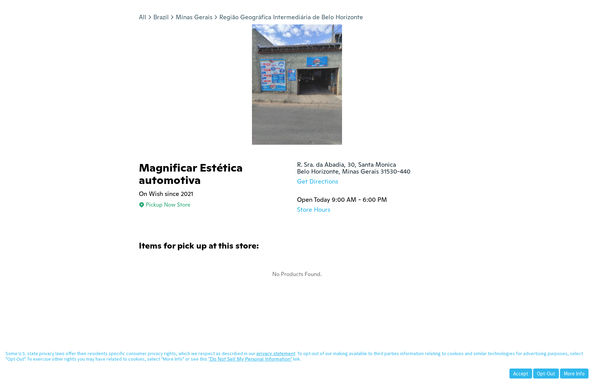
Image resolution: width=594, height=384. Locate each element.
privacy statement (275, 353)
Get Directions (317, 181)
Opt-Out (546, 373)
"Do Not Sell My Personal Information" (250, 359)
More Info (574, 373)
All (142, 17)
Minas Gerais (194, 17)
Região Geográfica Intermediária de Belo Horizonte (291, 17)
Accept (520, 373)
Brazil (161, 17)
